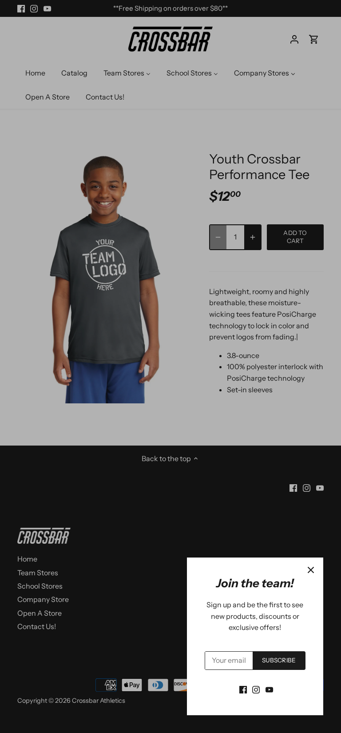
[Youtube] (269, 689)
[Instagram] (256, 689)
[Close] (311, 570)
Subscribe (279, 660)
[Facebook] (243, 689)
